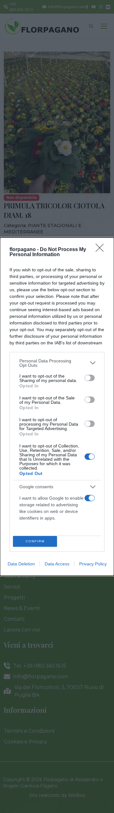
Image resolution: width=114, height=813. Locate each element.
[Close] (102, 250)
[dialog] (57, 406)
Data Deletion (21, 563)
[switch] (90, 378)
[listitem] (57, 363)
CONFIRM (35, 541)
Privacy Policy (93, 563)
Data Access (57, 563)
